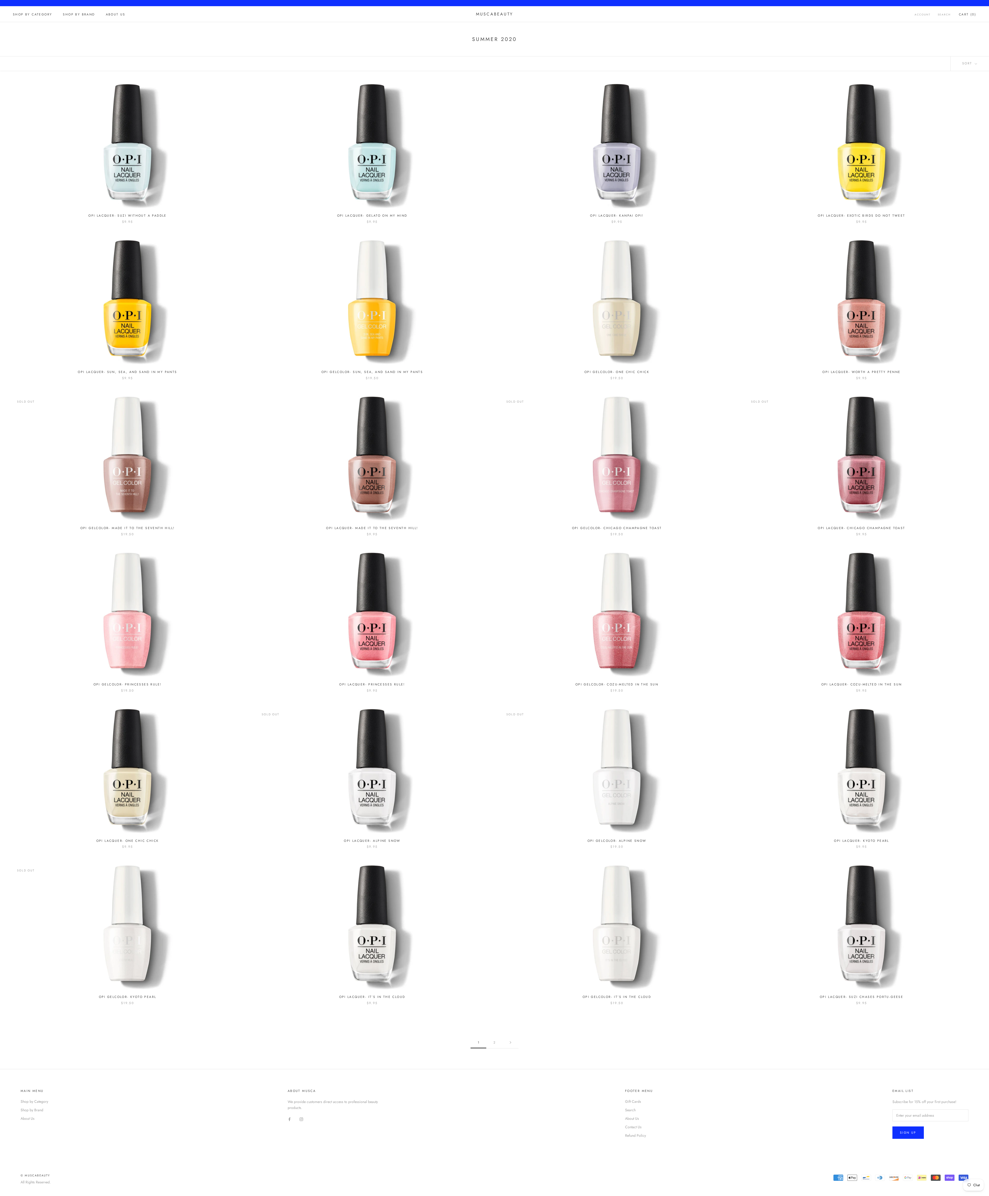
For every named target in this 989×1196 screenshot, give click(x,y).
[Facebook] (289, 1119)
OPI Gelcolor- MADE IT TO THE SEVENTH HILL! (127, 528)
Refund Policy (635, 1135)
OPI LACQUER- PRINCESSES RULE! (372, 684)
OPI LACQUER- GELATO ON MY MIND (372, 215)
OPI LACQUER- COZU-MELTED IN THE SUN (861, 684)
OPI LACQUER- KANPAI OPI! (617, 215)
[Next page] (510, 1042)
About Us (115, 14)
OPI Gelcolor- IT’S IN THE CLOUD (617, 997)
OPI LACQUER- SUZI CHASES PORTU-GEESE (861, 997)
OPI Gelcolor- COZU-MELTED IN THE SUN (616, 684)
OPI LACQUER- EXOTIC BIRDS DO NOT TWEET (861, 215)
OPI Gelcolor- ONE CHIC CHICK (616, 372)
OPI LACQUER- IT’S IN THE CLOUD (372, 997)
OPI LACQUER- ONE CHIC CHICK (127, 840)
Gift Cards (633, 1101)
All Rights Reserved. (36, 1182)
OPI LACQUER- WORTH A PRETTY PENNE (861, 372)
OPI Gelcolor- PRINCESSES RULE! (127, 684)
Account (923, 14)
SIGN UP (908, 1132)
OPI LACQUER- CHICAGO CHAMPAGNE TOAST (861, 528)
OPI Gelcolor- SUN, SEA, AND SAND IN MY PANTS (372, 372)
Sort (968, 63)
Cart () (967, 14)
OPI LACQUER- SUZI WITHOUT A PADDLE (127, 215)
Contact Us (633, 1127)
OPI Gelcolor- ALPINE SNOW (616, 840)
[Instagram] (301, 1119)
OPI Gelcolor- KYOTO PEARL (127, 997)
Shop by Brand (79, 14)
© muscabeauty (35, 1175)
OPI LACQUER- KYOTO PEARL (861, 840)
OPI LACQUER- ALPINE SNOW (372, 840)
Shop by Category (32, 14)
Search (944, 14)
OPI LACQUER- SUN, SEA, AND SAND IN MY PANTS (127, 372)
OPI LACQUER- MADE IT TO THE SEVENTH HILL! (372, 528)
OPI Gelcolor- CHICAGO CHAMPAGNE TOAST (617, 528)
